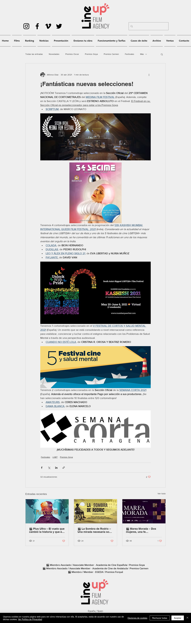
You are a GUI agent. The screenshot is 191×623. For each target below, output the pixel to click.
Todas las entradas (34, 54)
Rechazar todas (159, 617)
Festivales (129, 54)
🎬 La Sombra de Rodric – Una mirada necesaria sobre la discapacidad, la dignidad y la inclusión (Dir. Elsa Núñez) (95, 530)
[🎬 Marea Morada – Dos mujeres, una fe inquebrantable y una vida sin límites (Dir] (143, 511)
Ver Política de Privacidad (30, 619)
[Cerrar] (187, 618)
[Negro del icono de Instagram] (26, 26)
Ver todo (162, 493)
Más (142, 54)
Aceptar (177, 617)
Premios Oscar (72, 54)
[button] (161, 54)
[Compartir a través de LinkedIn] (56, 467)
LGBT (55, 457)
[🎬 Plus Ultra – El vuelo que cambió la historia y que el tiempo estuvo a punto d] (47, 511)
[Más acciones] (149, 74)
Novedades (54, 54)
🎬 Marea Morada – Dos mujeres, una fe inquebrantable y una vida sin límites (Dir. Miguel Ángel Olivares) (142, 530)
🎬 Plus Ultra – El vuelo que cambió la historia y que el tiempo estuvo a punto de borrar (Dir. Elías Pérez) (46, 530)
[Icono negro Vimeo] (48, 26)
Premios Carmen (111, 54)
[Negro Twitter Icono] (59, 26)
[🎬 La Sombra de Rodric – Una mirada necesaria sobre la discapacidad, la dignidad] (95, 511)
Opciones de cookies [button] (137, 617)
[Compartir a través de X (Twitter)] (49, 467)
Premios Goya (91, 54)
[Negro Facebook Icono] (37, 26)
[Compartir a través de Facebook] (41, 467)
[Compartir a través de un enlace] (63, 467)
